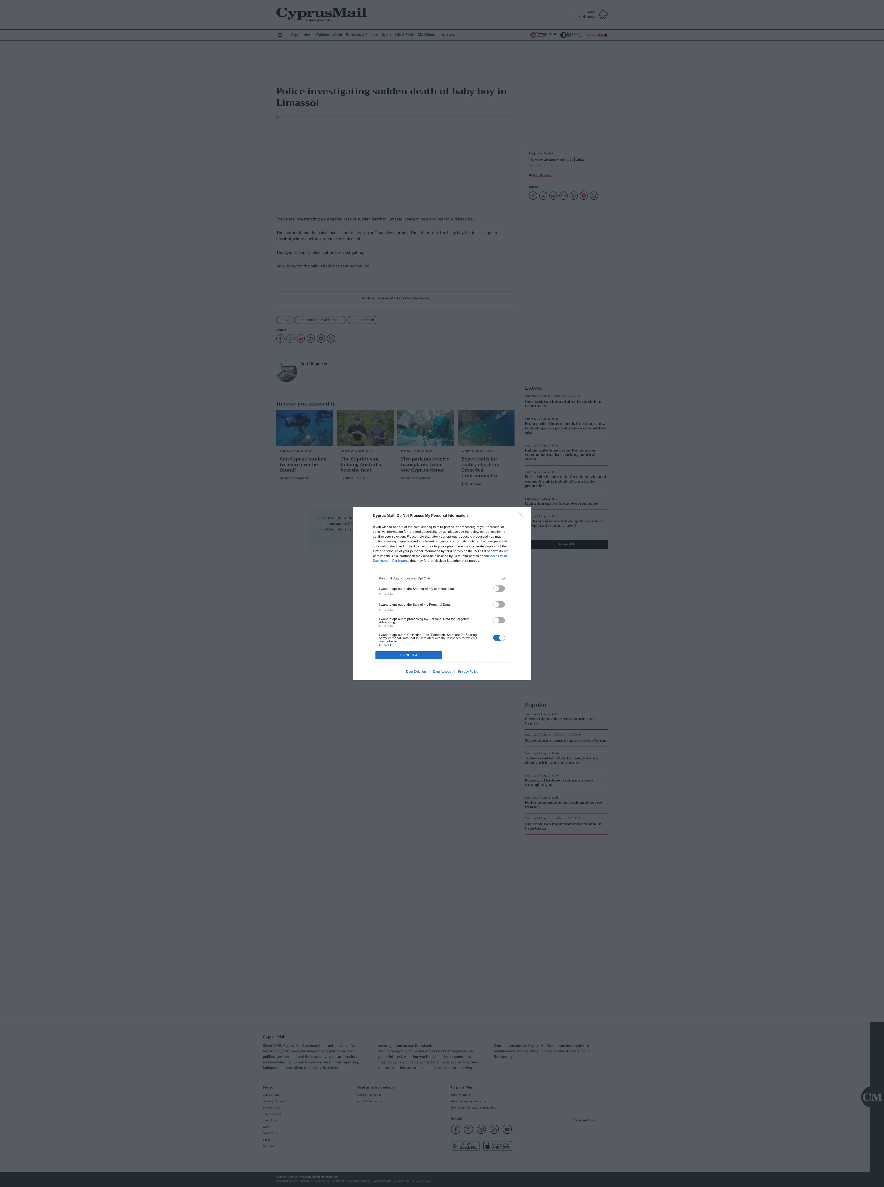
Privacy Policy (468, 671)
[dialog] (442, 593)
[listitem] (442, 578)
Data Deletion (416, 671)
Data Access (442, 671)
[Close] (521, 516)
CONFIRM (408, 655)
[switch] (499, 588)
